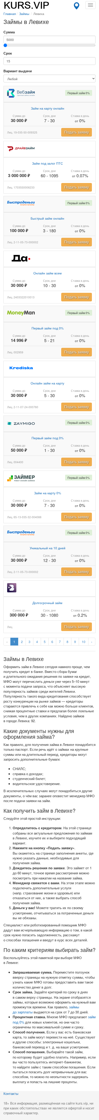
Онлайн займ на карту (47, 383)
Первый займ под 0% (48, 328)
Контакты (10, 1093)
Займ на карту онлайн (47, 108)
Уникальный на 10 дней (47, 548)
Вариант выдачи (17, 71)
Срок (7, 53)
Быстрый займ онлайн (47, 218)
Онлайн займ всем (47, 273)
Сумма (9, 32)
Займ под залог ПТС (47, 163)
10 (83, 641)
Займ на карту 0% (47, 493)
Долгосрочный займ (47, 602)
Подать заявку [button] (76, 132)
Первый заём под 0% (48, 438)
